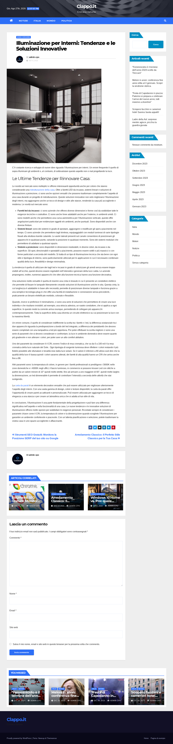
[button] (165, 21)
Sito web (13, 627)
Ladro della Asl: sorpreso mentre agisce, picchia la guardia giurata (144, 122)
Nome (13, 594)
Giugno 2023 (138, 185)
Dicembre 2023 (139, 164)
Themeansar (51, 738)
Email (12, 610)
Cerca (135, 35)
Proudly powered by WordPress (19, 738)
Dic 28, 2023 (19, 701)
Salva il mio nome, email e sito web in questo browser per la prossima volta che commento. (56, 644)
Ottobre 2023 (138, 171)
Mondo (51, 21)
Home (146, 738)
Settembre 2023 (140, 178)
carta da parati (22, 385)
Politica (66, 21)
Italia (37, 21)
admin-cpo (34, 57)
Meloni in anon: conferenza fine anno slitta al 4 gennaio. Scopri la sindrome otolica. (147, 83)
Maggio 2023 (138, 192)
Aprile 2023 (138, 199)
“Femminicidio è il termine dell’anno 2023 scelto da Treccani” (145, 70)
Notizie (23, 21)
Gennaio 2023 (139, 206)
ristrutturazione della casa (42, 190)
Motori (135, 241)
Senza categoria (23, 37)
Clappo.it (86, 6)
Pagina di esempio (158, 738)
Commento (15, 538)
